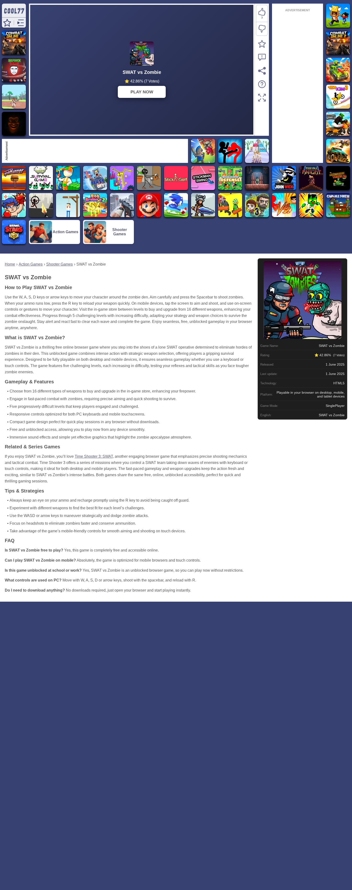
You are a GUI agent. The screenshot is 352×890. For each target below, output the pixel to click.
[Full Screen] (262, 97)
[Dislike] (261, 29)
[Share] (262, 70)
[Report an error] (262, 57)
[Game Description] (262, 84)
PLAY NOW (142, 91)
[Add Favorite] (262, 44)
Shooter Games (59, 264)
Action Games (31, 264)
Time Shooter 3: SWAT (94, 456)
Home (10, 264)
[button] (7, 23)
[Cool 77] (14, 15)
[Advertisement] (98, 151)
